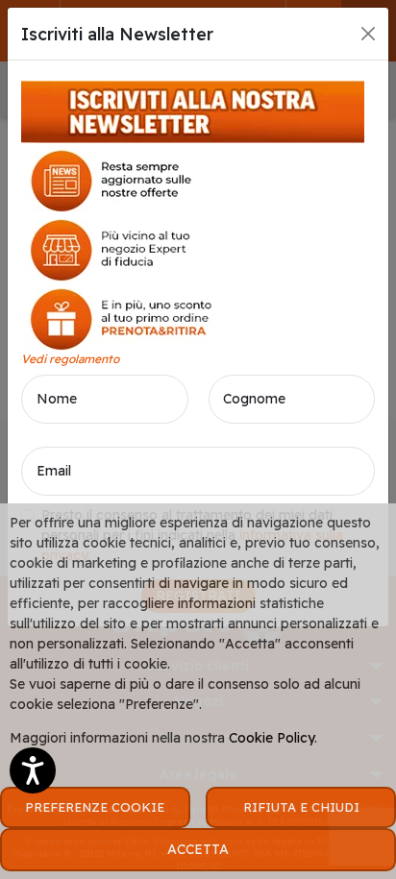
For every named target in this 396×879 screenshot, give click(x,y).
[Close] (368, 33)
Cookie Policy (271, 737)
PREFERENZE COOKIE (94, 807)
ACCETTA (198, 849)
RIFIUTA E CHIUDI (301, 807)
